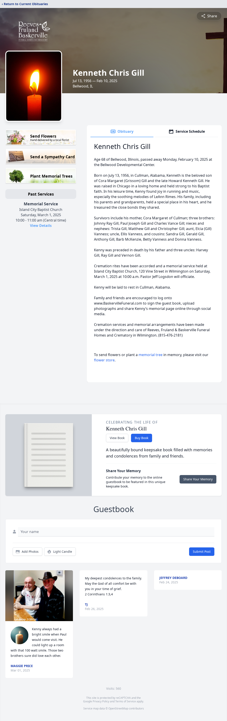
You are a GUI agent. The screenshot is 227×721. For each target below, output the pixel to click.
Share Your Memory (198, 479)
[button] (39, 595)
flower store (104, 360)
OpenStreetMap (118, 708)
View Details (41, 225)
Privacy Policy (101, 701)
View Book (117, 438)
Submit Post (202, 551)
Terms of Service (125, 701)
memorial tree (150, 354)
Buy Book (141, 438)
